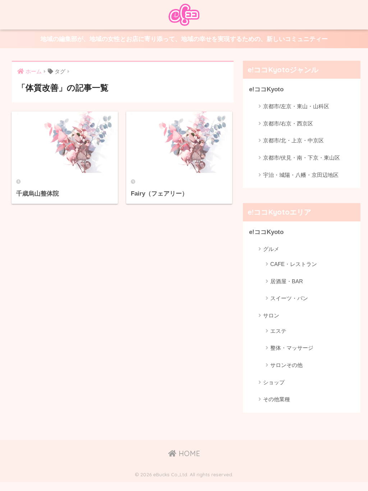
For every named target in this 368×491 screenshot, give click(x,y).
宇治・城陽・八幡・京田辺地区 (301, 175)
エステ (278, 331)
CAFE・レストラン (293, 264)
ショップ (274, 382)
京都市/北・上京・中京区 (293, 140)
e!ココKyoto (266, 89)
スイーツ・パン (289, 298)
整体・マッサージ (291, 348)
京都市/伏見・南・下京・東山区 (301, 158)
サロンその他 (286, 365)
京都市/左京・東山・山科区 (296, 106)
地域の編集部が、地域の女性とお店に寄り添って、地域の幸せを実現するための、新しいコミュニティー (184, 39)
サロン (271, 315)
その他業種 (276, 399)
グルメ (271, 249)
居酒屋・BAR (286, 281)
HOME (188, 453)
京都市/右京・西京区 (288, 123)
